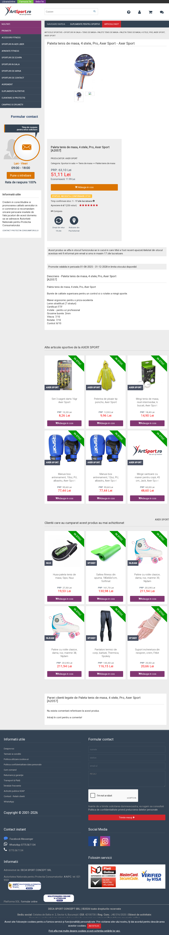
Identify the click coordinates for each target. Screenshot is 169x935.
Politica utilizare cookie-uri (16, 759)
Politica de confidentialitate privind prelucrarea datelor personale (123, 809)
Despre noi (9, 748)
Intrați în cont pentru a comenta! (64, 717)
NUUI (48, 563)
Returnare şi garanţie (13, 775)
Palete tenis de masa (108, 32)
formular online (29, 901)
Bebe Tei (40, 1)
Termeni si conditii (12, 754)
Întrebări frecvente (12, 785)
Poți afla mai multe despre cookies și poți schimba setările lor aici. (84, 930)
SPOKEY (91, 563)
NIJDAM (133, 563)
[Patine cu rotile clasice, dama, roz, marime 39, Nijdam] (147, 551)
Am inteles (94, 926)
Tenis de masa (89, 32)
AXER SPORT (71, 158)
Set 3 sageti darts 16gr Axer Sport (64, 400)
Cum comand (10, 770)
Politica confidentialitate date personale (22, 764)
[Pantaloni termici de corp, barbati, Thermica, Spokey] (106, 626)
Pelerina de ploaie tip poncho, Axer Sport (106, 400)
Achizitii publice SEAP (14, 791)
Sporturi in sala (72, 32)
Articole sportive (53, 32)
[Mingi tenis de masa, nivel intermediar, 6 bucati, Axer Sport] (147, 375)
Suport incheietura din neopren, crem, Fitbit (147, 651)
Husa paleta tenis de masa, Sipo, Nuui (64, 576)
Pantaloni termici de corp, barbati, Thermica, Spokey (106, 652)
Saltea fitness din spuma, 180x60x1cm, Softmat (105, 577)
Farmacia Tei (25, 1)
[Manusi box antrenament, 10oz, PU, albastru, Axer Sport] (64, 449)
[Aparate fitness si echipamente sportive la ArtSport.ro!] (17, 15)
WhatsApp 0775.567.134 (22, 844)
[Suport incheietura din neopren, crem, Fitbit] (147, 626)
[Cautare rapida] (94, 11)
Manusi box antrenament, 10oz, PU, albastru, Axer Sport (64, 477)
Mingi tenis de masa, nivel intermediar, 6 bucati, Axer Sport (147, 402)
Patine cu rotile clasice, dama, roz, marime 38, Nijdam (64, 652)
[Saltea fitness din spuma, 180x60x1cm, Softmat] (106, 551)
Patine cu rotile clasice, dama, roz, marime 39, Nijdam (147, 577)
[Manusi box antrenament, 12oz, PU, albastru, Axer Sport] (106, 449)
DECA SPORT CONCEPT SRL (36, 870)
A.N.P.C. (68, 876)
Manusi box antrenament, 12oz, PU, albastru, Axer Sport (106, 477)
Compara (57, 211)
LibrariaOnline (8, 1)
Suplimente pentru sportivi (85, 24)
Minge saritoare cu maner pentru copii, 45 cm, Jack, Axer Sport (147, 477)
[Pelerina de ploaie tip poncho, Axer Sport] (106, 375)
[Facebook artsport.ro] (93, 845)
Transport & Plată (12, 780)
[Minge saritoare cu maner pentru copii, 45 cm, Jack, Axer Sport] (147, 450)
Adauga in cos (85, 187)
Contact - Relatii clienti (14, 796)
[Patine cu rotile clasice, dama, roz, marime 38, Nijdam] (64, 626)
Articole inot (111, 24)
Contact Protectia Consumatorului (20, 230)
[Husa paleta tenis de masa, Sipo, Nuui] (64, 551)
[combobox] (71, 11)
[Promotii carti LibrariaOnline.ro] (105, 845)
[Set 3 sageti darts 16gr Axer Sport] (64, 375)
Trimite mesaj (126, 817)
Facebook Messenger (21, 838)
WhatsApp (9, 801)
